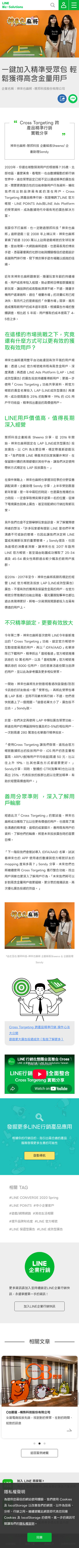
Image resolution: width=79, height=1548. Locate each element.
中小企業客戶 (45, 1205)
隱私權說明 (26, 1523)
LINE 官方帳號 (47, 1221)
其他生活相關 (44, 1213)
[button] (34, 1444)
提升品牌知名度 (22, 1221)
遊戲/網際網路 (21, 1213)
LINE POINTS (22, 1205)
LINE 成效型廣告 (51, 1229)
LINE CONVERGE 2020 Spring (35, 1197)
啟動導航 (39, 1155)
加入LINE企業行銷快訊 (39, 1306)
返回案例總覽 (39, 1453)
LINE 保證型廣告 (23, 1229)
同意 (39, 1537)
